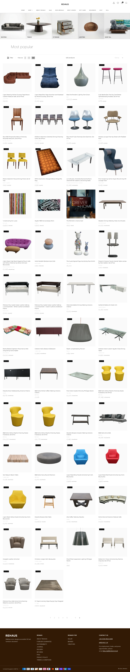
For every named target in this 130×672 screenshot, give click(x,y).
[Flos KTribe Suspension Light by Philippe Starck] (81, 542)
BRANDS (70, 641)
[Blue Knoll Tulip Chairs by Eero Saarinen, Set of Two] (81, 119)
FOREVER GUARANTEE (44, 641)
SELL (107, 10)
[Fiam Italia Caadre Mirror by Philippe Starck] (81, 374)
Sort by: (117, 58)
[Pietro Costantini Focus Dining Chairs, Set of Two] (17, 162)
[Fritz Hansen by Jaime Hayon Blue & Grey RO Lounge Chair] (112, 162)
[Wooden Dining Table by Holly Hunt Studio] (112, 204)
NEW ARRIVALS (59, 10)
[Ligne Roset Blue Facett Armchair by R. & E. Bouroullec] (81, 458)
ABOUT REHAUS (40, 10)
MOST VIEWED (71, 10)
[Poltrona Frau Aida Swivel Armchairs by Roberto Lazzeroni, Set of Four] (17, 584)
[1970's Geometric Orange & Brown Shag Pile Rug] (49, 162)
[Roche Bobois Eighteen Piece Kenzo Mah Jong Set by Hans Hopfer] (17, 332)
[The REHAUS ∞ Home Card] (81, 204)
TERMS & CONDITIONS (44, 660)
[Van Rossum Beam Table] (17, 458)
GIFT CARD (82, 10)
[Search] (126, 3)
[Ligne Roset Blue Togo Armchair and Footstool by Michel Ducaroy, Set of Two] (49, 77)
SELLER (70, 639)
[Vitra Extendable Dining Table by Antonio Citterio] (81, 288)
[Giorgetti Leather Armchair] (17, 542)
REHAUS (65, 4)
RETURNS (40, 652)
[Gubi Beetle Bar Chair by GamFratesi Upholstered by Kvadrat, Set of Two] (112, 77)
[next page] (80, 618)
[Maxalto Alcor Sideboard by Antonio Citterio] (17, 374)
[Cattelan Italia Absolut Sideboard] (49, 332)
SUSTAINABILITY (42, 644)
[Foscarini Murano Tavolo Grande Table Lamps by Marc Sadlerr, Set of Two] (112, 244)
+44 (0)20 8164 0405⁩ (106, 639)
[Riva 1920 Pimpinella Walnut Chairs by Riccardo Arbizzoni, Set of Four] (17, 119)
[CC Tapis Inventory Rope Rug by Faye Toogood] (49, 584)
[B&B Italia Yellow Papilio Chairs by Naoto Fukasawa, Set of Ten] (49, 416)
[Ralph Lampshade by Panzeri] (81, 332)
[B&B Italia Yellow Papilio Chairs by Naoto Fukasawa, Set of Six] (17, 416)
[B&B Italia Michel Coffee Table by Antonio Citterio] (49, 374)
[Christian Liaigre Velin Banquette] (49, 542)
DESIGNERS (92, 10)
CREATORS (71, 644)
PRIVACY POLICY (42, 657)
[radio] (25, 58)
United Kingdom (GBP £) (10, 669)
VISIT (100, 10)
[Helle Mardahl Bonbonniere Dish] (49, 244)
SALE (50, 10)
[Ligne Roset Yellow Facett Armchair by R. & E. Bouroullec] (17, 500)
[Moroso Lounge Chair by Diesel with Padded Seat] (112, 119)
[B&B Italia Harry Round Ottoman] (49, 458)
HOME (23, 10)
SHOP (29, 10)
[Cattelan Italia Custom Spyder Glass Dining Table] (112, 332)
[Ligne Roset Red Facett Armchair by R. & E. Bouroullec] (112, 458)
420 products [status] (70, 58)
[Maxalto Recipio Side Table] (49, 500)
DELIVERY (40, 649)
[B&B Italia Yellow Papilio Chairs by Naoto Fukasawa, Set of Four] (112, 374)
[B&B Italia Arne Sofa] (112, 416)
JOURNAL (40, 647)
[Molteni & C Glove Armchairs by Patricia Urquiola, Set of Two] (112, 542)
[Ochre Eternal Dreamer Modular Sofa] (112, 500)
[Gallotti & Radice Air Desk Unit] (112, 288)
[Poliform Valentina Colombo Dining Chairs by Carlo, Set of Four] (49, 119)
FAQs (38, 654)
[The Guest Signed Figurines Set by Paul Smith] (81, 244)
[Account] (114, 3)
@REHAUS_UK (103, 642)
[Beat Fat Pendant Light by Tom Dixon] (81, 77)
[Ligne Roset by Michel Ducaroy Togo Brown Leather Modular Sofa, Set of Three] (17, 77)
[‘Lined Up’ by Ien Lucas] (17, 204)
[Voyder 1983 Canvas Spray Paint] (49, 204)
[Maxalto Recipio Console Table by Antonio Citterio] (81, 416)
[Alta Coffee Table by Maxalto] (81, 500)
